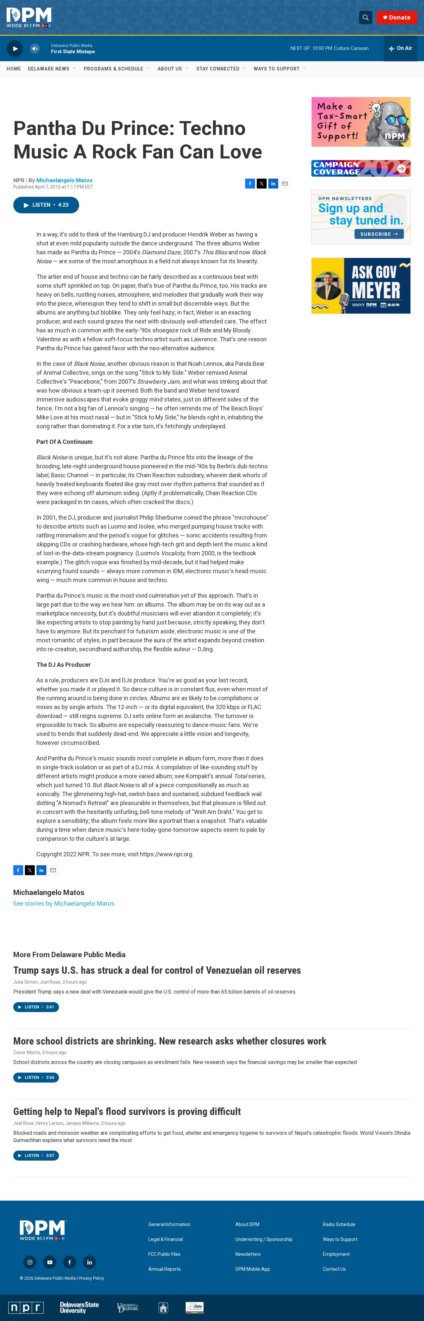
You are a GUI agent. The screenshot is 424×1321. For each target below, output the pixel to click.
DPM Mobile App (253, 1269)
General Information (169, 1224)
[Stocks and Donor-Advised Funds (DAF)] (361, 122)
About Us (170, 68)
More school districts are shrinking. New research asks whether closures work (169, 1041)
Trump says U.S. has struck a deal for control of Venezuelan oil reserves (157, 970)
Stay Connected (217, 68)
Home (14, 68)
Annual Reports (164, 1269)
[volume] (34, 48)
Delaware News (49, 68)
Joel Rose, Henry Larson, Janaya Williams (56, 1123)
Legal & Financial (165, 1239)
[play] (15, 48)
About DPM (247, 1224)
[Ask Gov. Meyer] (361, 286)
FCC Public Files (164, 1254)
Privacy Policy (91, 1278)
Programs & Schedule (113, 68)
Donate (400, 17)
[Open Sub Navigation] (74, 68)
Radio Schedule (339, 1224)
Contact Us (334, 1269)
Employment (336, 1254)
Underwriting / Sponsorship (264, 1239)
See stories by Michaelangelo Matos (63, 903)
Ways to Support (277, 68)
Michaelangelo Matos (64, 180)
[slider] (45, 48)
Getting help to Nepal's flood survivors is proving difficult (127, 1111)
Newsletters (248, 1254)
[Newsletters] (361, 217)
